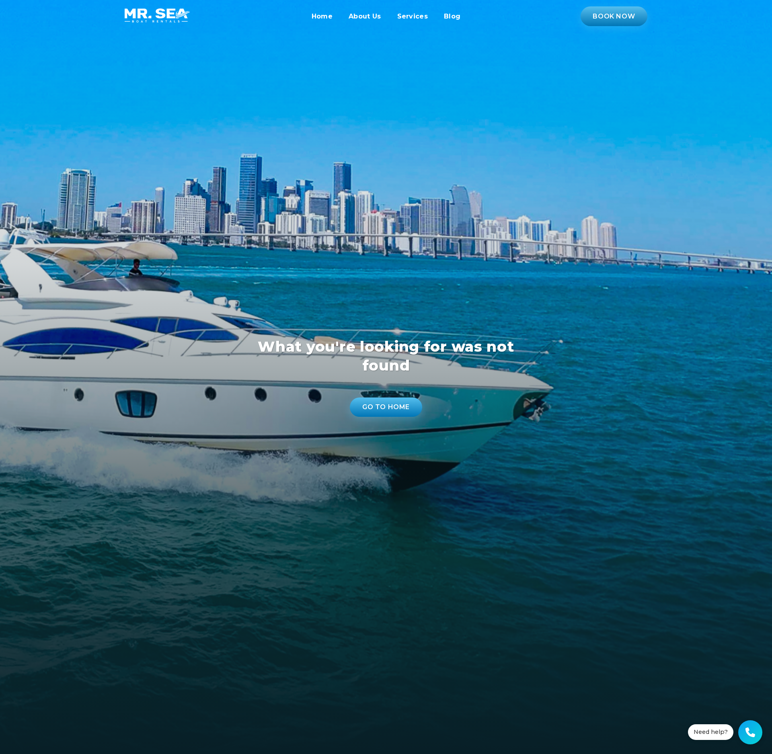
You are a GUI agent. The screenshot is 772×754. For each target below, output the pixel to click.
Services (412, 16)
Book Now (614, 16)
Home (322, 16)
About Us (365, 16)
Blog (452, 16)
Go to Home (386, 407)
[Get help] (750, 732)
